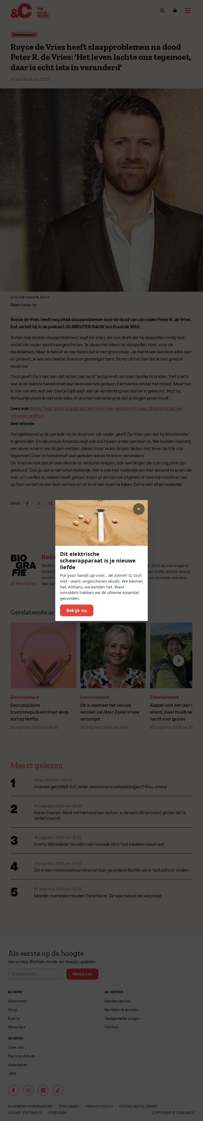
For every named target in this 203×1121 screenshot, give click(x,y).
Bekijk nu (76, 610)
